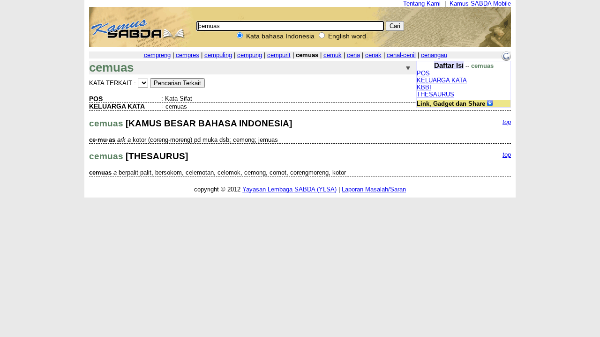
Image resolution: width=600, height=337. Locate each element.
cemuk (332, 55)
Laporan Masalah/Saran (374, 189)
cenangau (434, 55)
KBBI (424, 87)
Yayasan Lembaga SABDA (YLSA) (289, 189)
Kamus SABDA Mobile (480, 3)
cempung (249, 55)
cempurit (279, 55)
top (506, 121)
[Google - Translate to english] (506, 58)
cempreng (157, 55)
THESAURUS (435, 94)
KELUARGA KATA (442, 80)
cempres (187, 55)
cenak (373, 55)
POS (423, 73)
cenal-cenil (401, 55)
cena (353, 55)
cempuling (218, 55)
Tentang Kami (422, 3)
